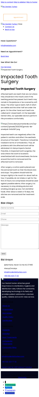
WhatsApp (11, 385)
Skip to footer (31, 2)
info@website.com (8, 45)
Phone (9, 387)
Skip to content (7, 2)
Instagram (11, 390)
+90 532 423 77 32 (11, 276)
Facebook (10, 393)
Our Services (6, 67)
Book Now (5, 56)
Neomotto (22, 377)
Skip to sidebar (20, 2)
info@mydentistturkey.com (15, 272)
